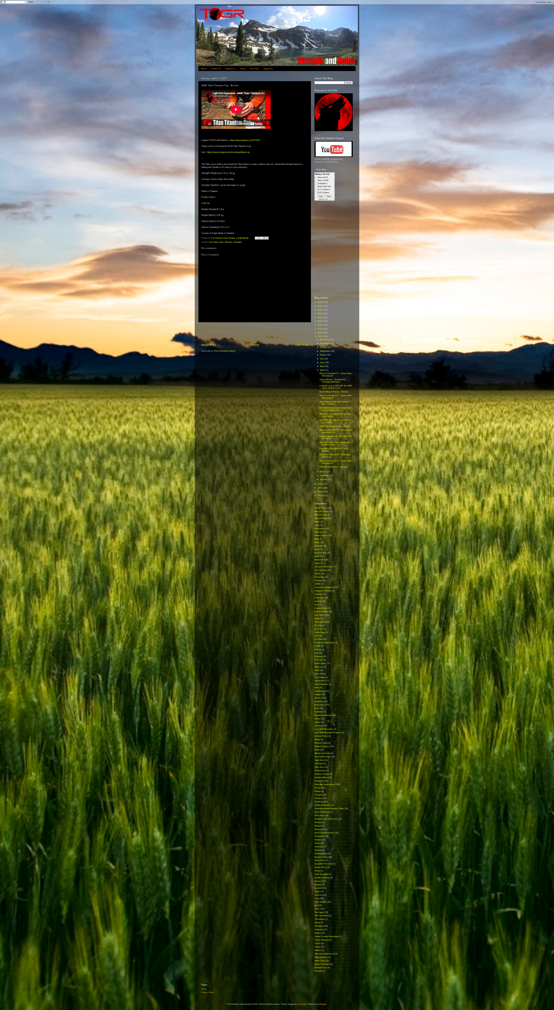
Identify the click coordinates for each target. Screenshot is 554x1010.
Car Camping (321, 570)
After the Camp (321, 511)
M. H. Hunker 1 (324, 189)
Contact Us (216, 68)
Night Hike (319, 760)
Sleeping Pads (321, 857)
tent (316, 905)
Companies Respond (324, 587)
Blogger (322, 1004)
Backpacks (319, 528)
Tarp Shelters (321, 902)
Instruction (319, 705)
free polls (331, 199)
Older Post (301, 344)
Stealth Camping (322, 878)
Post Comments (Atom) (224, 351)
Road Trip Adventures (324, 833)
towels (317, 922)
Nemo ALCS (323, 177)
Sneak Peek (320, 867)
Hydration (319, 701)
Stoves (318, 881)
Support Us (230, 68)
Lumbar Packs (321, 736)
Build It (318, 556)
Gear (221, 242)
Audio (317, 522)
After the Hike (321, 515)
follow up (319, 667)
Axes (317, 525)
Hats (317, 688)
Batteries (319, 532)
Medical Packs (321, 743)
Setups (318, 840)
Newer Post (208, 344)
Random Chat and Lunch (326, 819)
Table (317, 891)
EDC (317, 636)
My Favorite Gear (323, 757)
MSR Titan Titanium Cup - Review (334, 426)
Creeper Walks (321, 611)
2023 (320, 313)
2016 (320, 484)
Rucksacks (319, 836)
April (322, 370)
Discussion (319, 622)
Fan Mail (318, 639)
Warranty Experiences (325, 954)
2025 (320, 306)
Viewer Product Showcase (326, 936)
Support (318, 885)
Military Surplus (322, 746)
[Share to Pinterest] (267, 238)
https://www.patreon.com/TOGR (245, 140)
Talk (316, 898)
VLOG (317, 943)
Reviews (228, 242)
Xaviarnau (302, 1004)
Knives (318, 719)
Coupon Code (321, 608)
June (322, 362)
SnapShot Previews (323, 864)
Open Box (319, 767)
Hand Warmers (321, 684)
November (325, 343)
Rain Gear (319, 815)
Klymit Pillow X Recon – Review (333, 392)
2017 (320, 336)
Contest (318, 594)
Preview (318, 798)
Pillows (318, 791)
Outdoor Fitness (322, 774)
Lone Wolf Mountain (324, 729)
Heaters (318, 694)
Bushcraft (319, 560)
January (324, 479)
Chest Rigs (319, 577)
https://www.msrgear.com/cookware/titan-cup (228, 152)
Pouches (318, 795)
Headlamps (320, 691)
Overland (319, 781)
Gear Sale (254, 68)
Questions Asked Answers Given (329, 808)
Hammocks (320, 681)
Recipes (318, 822)
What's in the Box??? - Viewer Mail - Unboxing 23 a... (335, 431)
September (325, 351)
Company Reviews (323, 591)
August (323, 355)
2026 (320, 302)
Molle (317, 750)
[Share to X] (261, 238)
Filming (318, 649)
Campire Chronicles (324, 567)
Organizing (319, 770)
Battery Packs (321, 535)
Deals (317, 618)
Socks (317, 871)
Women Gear (321, 968)
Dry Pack (319, 629)
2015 (320, 488)
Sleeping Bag (321, 853)
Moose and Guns (322, 753)
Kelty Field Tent (324, 186)
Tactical (318, 895)
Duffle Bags (320, 632)
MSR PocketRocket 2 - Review (333, 467)
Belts (317, 539)
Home (204, 68)
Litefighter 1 (322, 183)
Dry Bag (318, 625)
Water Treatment (322, 964)
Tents (317, 909)
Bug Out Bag (320, 553)
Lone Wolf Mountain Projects (328, 732)
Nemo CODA (323, 180)
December (325, 340)
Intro (317, 708)
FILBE (317, 646)
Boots (317, 549)
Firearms (319, 656)
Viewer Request (322, 940)
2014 (320, 492)
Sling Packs (320, 860)
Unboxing (319, 929)
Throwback (320, 919)
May (322, 366)
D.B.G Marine (323, 192)
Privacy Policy (207, 992)
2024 (320, 310)
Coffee (318, 584)
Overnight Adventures (324, 784)
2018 (320, 333)
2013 (320, 495)
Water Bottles (321, 957)
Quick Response (322, 812)
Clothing (318, 580)
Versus (318, 933)
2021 (320, 321)
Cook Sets (213, 242)
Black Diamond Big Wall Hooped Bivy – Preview (334, 403)
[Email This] (256, 238)
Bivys (317, 542)
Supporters (268, 68)
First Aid (318, 660)
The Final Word (322, 916)
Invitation (319, 712)
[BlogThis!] (259, 238)
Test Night (319, 912)
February (324, 475)
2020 (320, 325)
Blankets (318, 546)
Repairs (318, 826)
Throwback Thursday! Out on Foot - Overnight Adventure (335, 409)
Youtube (318, 971)
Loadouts (319, 726)
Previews (319, 802)
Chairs (317, 574)
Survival (318, 888)
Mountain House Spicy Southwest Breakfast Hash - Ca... (334, 443)
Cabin (317, 563)
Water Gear (320, 961)
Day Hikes (319, 615)
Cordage (318, 601)
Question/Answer (322, 805)
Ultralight (238, 242)
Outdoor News (321, 777)
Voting (317, 947)
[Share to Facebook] (264, 238)
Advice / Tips (320, 508)
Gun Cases (320, 677)
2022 (320, 317)
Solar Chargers (321, 874)
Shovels (318, 850)
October (324, 347)
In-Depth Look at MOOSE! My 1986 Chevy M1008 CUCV (335, 387)
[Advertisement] (254, 332)
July (322, 359)
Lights (317, 722)
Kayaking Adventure (324, 715)
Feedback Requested (324, 643)
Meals (317, 739)
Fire (316, 653)
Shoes (317, 843)
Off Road (319, 764)
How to (318, 698)
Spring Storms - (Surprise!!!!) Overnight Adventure (332, 380)
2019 (320, 329)
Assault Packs (321, 518)
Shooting (319, 847)
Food (317, 670)
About (243, 68)
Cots (317, 605)
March (323, 472)
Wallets (318, 950)
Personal (319, 788)
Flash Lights (320, 663)
